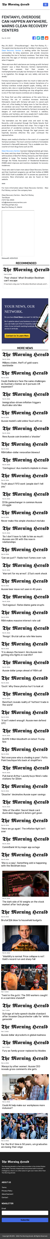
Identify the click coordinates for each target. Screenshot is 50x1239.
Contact (5, 1197)
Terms (4, 1187)
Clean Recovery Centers (11, 51)
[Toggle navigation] (45, 4)
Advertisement (7, 1194)
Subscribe (25, 1220)
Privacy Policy (7, 1191)
